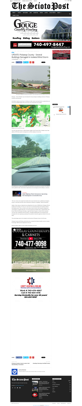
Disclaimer (54, 403)
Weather (53, 391)
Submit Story (16, 15)
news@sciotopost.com (20, 385)
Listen (46, 12)
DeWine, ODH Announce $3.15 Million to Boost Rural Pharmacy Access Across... (44, 388)
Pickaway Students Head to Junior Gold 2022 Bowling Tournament (20, 364)
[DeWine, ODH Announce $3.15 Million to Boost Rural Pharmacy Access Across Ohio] (35, 389)
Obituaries (25, 12)
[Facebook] (65, 1)
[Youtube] (70, 1)
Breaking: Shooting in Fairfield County (41, 363)
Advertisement (63, 403)
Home (12, 51)
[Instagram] (67, 1)
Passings (54, 382)
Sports (19, 12)
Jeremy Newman (15, 59)
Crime (53, 388)
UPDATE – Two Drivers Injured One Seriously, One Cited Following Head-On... (44, 382)
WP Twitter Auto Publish (36, 405)
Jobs (31, 12)
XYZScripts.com (46, 405)
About (58, 12)
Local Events (52, 12)
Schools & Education (56, 384)
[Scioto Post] (41, 6)
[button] (70, 14)
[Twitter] (69, 1)
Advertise (35, 12)
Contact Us (69, 403)
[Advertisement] (31, 311)
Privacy (58, 403)
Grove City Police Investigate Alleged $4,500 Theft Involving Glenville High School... (44, 395)
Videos (41, 12)
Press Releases (55, 386)
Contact (35, 0)
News (14, 12)
